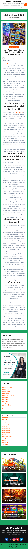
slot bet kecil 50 (14, 47)
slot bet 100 (5, 397)
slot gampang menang (8, 395)
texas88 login (5, 434)
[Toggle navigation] (2, 5)
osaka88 (4, 410)
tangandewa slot (9, 496)
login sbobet (5, 444)
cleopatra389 (8, 58)
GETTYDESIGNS (13, 2)
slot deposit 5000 (6, 393)
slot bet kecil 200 (6, 406)
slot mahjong (5, 389)
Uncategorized (8, 464)
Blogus (12, 547)
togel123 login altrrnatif (11, 480)
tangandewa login (9, 512)
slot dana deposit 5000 (8, 387)
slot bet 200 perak (7, 436)
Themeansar (19, 547)
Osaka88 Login (6, 391)
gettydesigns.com (9, 63)
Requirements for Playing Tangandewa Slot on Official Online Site (13, 500)
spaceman (4, 408)
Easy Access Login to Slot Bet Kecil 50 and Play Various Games (14, 52)
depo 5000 (5, 438)
